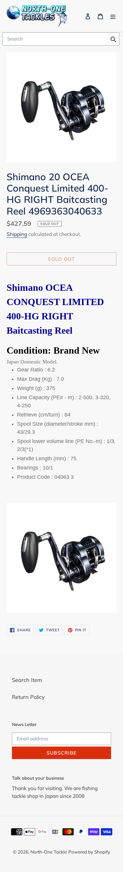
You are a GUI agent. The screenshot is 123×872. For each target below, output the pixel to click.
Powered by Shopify (89, 852)
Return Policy (28, 697)
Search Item (27, 680)
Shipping (17, 234)
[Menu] (113, 16)
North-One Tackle (48, 852)
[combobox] (61, 39)
